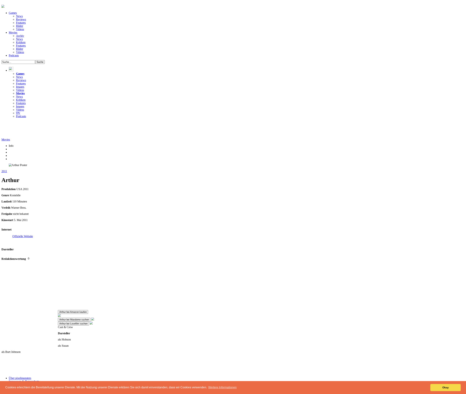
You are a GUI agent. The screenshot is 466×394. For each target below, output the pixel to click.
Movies (13, 32)
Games (13, 12)
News (19, 16)
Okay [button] (445, 387)
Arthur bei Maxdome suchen (74, 319)
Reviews (21, 19)
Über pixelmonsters (20, 378)
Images (20, 86)
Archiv (20, 35)
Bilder (19, 25)
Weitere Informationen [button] (222, 387)
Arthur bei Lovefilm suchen (73, 323)
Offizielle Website (22, 236)
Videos (20, 29)
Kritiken (20, 42)
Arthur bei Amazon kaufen (73, 312)
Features (21, 22)
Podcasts (14, 55)
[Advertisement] (67, 129)
